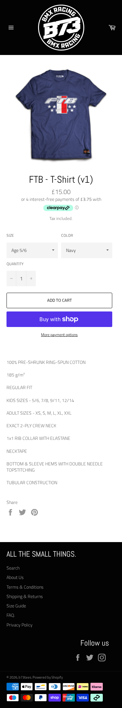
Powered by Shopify (48, 677)
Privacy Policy (20, 624)
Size (10, 235)
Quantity (15, 264)
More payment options (59, 335)
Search (13, 567)
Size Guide (16, 605)
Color (67, 235)
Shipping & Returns (25, 596)
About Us (15, 577)
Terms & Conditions (25, 586)
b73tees (25, 677)
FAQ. (11, 615)
